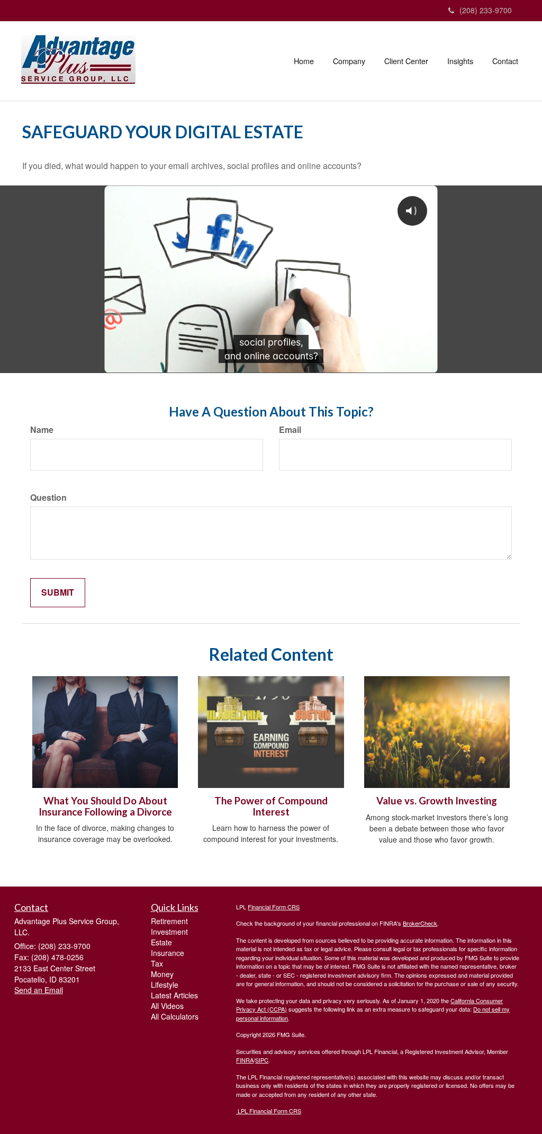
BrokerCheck (420, 923)
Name (41, 430)
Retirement (169, 921)
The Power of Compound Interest (271, 806)
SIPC (261, 1060)
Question (48, 497)
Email (290, 430)
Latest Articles (174, 995)
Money (162, 974)
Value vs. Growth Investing (436, 801)
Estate (161, 942)
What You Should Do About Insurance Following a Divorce (105, 806)
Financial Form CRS (274, 906)
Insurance (167, 952)
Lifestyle (164, 984)
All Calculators (174, 1016)
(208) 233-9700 (485, 10)
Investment (169, 931)
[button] (349, 60)
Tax (157, 963)
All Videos (167, 1005)
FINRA (245, 1060)
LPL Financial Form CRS (268, 1110)
